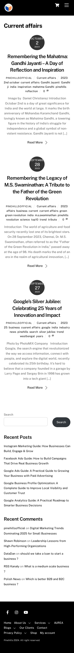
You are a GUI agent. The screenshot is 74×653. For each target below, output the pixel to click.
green (63, 210)
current (33, 210)
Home (7, 622)
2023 (64, 77)
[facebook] (7, 611)
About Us (20, 622)
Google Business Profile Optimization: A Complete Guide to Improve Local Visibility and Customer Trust (36, 488)
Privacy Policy (13, 632)
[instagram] (16, 611)
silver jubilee (47, 331)
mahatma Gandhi (43, 86)
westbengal (27, 336)
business (21, 210)
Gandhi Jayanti (50, 82)
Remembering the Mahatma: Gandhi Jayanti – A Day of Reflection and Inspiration (37, 63)
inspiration (24, 86)
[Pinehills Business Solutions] (8, 10)
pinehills (61, 86)
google (46, 327)
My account (47, 632)
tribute (52, 219)
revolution (12, 219)
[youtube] (26, 611)
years (39, 336)
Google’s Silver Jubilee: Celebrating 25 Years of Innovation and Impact (36, 308)
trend (43, 219)
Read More (35, 142)
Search (8, 414)
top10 (34, 219)
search (33, 331)
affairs (10, 210)
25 (5, 327)
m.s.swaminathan (45, 215)
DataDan (9, 553)
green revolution (15, 215)
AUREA (58, 622)
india (13, 86)
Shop (33, 632)
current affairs (30, 82)
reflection (31, 91)
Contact (42, 627)
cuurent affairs (30, 327)
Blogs (7, 627)
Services (40, 622)
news (13, 331)
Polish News (12, 579)
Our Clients (27, 627)
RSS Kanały (11, 566)
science (25, 219)
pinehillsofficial (19, 78)
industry (64, 327)
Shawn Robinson (15, 540)
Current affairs (46, 77)
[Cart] (57, 5)
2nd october (11, 82)
